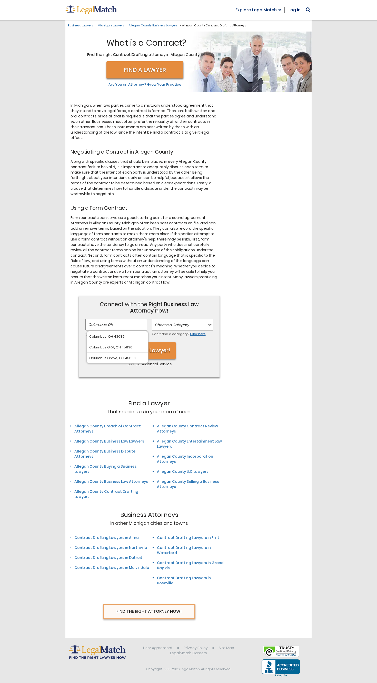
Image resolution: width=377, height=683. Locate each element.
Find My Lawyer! (149, 350)
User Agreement (158, 647)
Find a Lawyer (145, 70)
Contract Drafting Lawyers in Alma (106, 537)
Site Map (226, 647)
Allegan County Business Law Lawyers (109, 441)
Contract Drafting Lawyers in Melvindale (111, 567)
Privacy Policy (196, 647)
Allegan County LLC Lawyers (183, 471)
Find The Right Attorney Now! (149, 611)
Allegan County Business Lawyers (153, 25)
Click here (198, 334)
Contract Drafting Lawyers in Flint (188, 537)
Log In (295, 10)
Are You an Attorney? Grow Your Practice (144, 84)
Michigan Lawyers (111, 25)
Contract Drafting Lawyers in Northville (110, 547)
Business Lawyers (80, 25)
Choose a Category (172, 324)
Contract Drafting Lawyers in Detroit (108, 557)
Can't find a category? (179, 334)
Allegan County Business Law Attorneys (111, 481)
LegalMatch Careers (188, 653)
